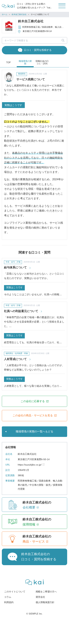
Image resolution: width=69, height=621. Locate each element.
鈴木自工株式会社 (19, 14)
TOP (8, 62)
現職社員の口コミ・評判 (42, 62)
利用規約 (9, 602)
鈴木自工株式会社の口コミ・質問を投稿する (38, 556)
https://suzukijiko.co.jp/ (30, 464)
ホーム (4, 14)
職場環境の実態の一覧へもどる (34, 431)
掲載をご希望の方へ (46, 591)
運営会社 (40, 597)
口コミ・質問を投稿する (38, 50)
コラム (7, 597)
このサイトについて (14, 591)
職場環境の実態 (25, 62)
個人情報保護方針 (45, 602)
